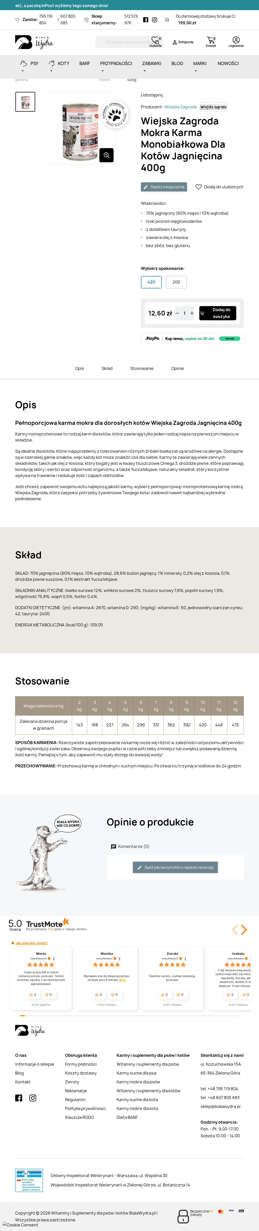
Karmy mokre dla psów (138, 1082)
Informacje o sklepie (34, 1064)
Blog (19, 1073)
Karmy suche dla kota (137, 1099)
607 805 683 (67, 20)
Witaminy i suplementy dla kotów (149, 1091)
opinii (67, 929)
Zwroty (72, 1082)
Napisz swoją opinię (167, 186)
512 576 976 (131, 20)
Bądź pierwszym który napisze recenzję (178, 867)
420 (151, 282)
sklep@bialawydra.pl (221, 1106)
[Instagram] (154, 19)
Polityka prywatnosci (85, 1108)
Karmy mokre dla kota (137, 1108)
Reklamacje (76, 1091)
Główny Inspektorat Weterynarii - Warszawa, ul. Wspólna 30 (109, 1175)
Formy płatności (81, 1064)
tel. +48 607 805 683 (220, 1097)
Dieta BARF (127, 1117)
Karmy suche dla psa (136, 1073)
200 (176, 282)
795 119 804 (45, 20)
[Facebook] (145, 19)
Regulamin (75, 1099)
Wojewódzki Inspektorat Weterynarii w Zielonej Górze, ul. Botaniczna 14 (120, 1185)
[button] (243, 930)
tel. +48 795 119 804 (219, 1088)
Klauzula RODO (79, 1117)
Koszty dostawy (81, 1073)
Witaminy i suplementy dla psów (148, 1064)
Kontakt (23, 1082)
